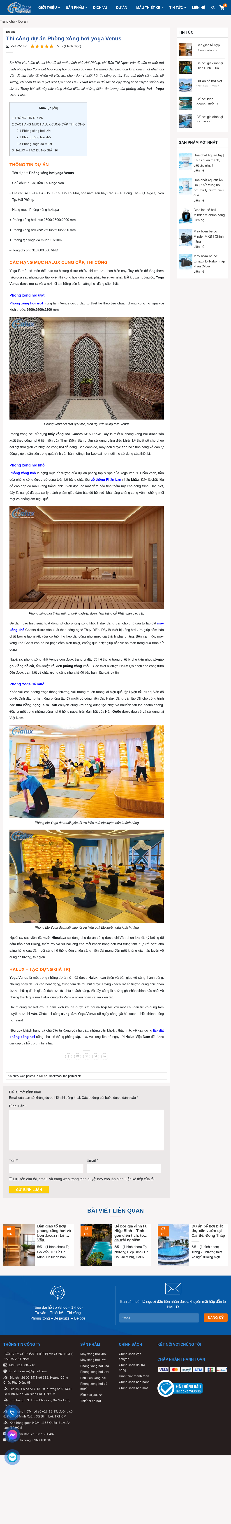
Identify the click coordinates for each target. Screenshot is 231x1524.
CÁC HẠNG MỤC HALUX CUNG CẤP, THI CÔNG (48, 124)
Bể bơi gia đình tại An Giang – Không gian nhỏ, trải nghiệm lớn (209, 118)
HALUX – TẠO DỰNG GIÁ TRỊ (35, 150)
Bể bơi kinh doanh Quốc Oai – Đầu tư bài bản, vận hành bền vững (209, 100)
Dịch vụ (100, 7)
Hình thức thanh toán (134, 1376)
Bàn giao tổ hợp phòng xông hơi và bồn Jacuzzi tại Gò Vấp (208, 47)
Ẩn (55, 108)
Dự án (121, 7)
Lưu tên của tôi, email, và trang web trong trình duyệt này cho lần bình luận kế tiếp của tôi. (84, 1179)
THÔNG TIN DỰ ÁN (27, 118)
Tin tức (176, 7)
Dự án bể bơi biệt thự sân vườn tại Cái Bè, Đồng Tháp (209, 82)
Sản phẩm (75, 7)
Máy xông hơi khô (93, 1354)
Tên (13, 1160)
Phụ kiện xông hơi (93, 1378)
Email (92, 1160)
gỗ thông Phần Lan (106, 479)
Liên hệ (198, 7)
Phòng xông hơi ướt (34, 130)
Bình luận (18, 1106)
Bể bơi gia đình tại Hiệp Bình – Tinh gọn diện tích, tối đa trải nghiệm (209, 65)
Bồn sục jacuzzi (91, 1394)
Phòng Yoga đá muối (34, 144)
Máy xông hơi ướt (93, 1360)
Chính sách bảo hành (134, 1382)
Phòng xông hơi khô (34, 137)
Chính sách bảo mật (133, 1388)
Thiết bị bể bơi (90, 1401)
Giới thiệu (47, 7)
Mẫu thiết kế (148, 7)
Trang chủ (7, 21)
